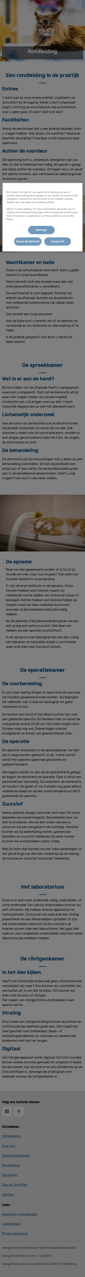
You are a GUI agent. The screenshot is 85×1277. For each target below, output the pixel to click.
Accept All (57, 241)
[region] (42, 217)
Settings (41, 229)
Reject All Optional (27, 241)
